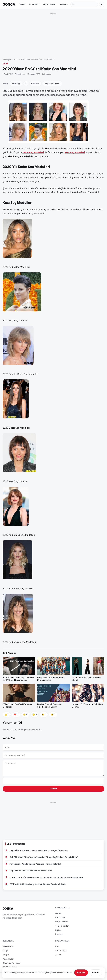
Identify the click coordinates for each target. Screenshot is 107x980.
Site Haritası (61, 950)
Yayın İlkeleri (8, 959)
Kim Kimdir (34, 4)
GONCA (9, 4)
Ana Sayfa (7, 59)
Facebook (35, 83)
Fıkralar (58, 934)
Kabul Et (81, 972)
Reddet (95, 972)
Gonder (53, 788)
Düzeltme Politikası (11, 963)
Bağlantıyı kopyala (52, 83)
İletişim (6, 954)
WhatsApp (15, 83)
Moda (15, 59)
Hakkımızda (8, 946)
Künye (5, 950)
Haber (22, 4)
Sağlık (58, 930)
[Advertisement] (53, 33)
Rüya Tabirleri (49, 4)
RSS (57, 946)
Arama (58, 954)
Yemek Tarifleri (67, 4)
